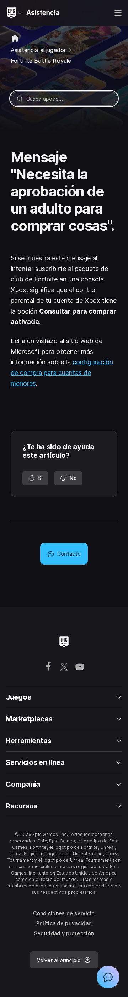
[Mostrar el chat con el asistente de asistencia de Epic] (108, 977)
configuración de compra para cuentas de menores (62, 372)
